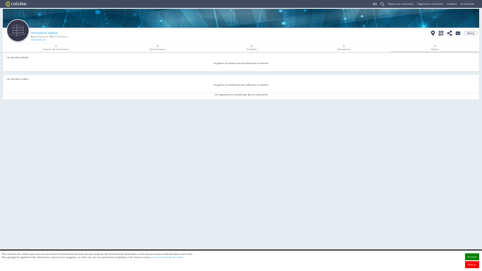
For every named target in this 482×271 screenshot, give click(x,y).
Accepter (472, 256)
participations (39, 36)
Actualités (251, 47)
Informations (38, 39)
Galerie (435, 47)
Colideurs (452, 3)
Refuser (472, 264)
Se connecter (467, 3)
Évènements (343, 47)
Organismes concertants (430, 3)
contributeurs (59, 36)
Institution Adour (44, 32)
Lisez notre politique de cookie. (167, 257)
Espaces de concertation (401, 3)
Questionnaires (157, 47)
